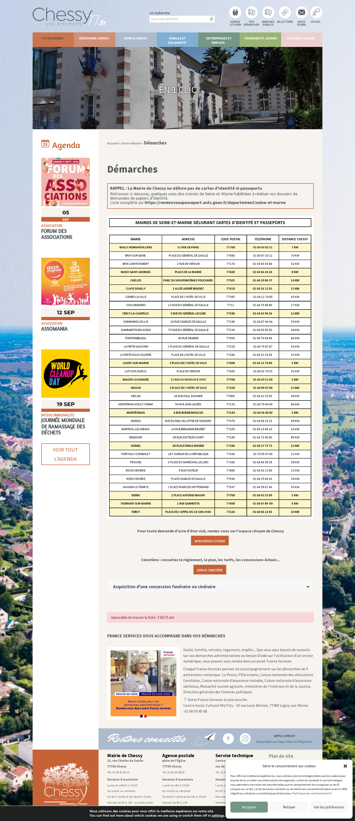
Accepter (249, 807)
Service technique (234, 755)
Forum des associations (56, 234)
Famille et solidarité (177, 40)
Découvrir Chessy (94, 38)
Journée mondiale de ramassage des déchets (63, 426)
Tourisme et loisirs (260, 38)
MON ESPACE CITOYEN (210, 540)
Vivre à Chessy (135, 38)
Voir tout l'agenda (65, 454)
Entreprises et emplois (219, 40)
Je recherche (159, 13)
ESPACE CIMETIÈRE (210, 569)
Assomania (54, 329)
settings (218, 815)
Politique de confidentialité (312, 793)
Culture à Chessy (301, 38)
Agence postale (178, 755)
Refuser (289, 807)
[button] (345, 766)
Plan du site (281, 756)
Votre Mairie (52, 38)
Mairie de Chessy (124, 755)
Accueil (112, 143)
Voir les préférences (329, 807)
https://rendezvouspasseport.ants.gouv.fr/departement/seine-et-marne (215, 202)
